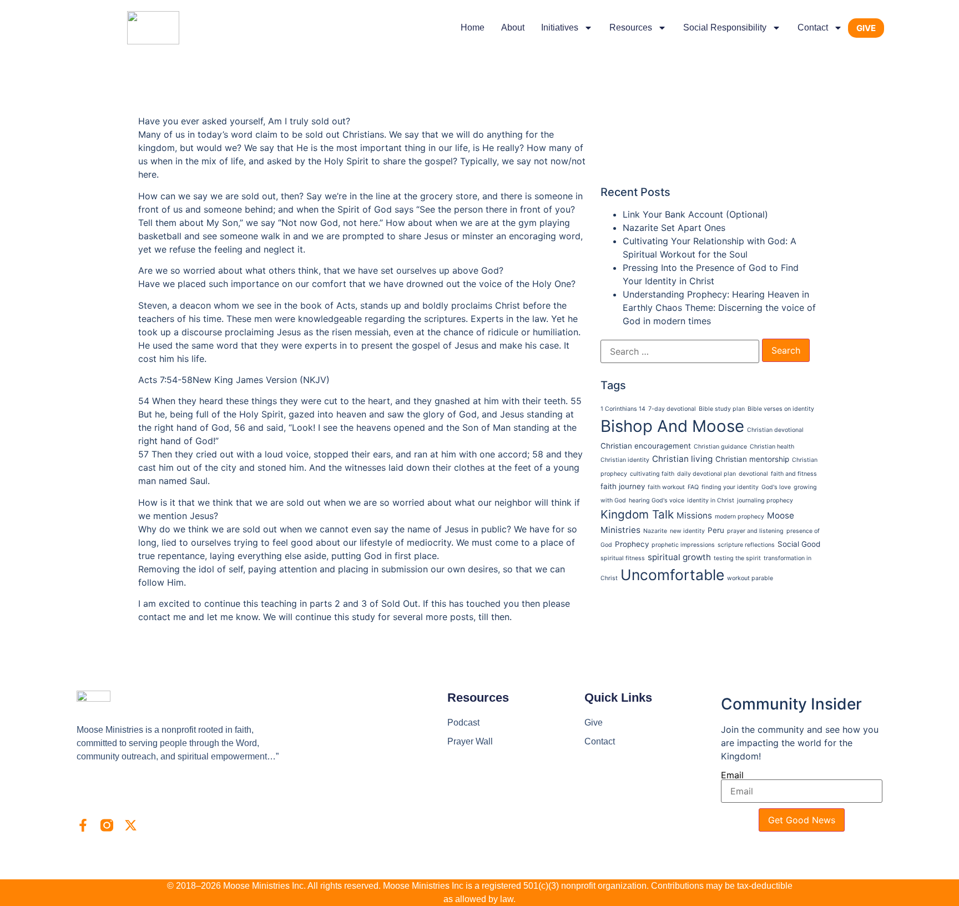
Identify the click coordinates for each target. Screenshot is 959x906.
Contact (813, 27)
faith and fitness (794, 473)
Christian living (682, 459)
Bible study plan (722, 408)
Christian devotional (775, 430)
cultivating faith (652, 473)
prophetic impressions (683, 544)
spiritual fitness (622, 558)
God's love (776, 487)
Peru (716, 530)
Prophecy (632, 544)
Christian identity (624, 460)
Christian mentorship (752, 459)
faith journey (622, 486)
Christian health (772, 446)
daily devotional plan (706, 473)
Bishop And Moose (672, 426)
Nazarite (655, 531)
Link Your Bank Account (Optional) (695, 214)
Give (593, 722)
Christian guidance (720, 446)
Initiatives (559, 27)
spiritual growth (679, 557)
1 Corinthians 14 (622, 408)
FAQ (693, 487)
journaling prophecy (765, 500)
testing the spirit (737, 558)
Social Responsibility (724, 27)
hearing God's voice (656, 500)
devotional (753, 473)
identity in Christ (710, 500)
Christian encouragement (645, 445)
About (512, 27)
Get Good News (801, 820)
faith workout (666, 487)
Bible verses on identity (781, 408)
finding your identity (730, 487)
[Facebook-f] (83, 825)
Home (472, 27)
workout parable (750, 578)
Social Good (799, 544)
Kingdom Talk (637, 514)
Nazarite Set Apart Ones (674, 227)
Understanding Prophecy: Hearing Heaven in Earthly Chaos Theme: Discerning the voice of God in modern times (719, 307)
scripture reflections (746, 544)
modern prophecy (739, 516)
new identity (687, 531)
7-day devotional (672, 408)
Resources (630, 27)
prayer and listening (755, 531)
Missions (694, 515)
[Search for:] (679, 351)
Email (732, 775)
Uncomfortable (672, 574)
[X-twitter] (130, 825)
